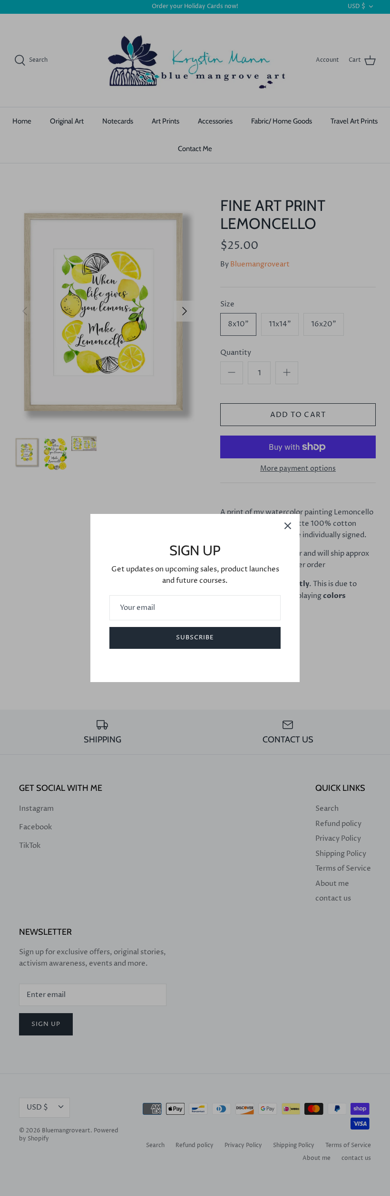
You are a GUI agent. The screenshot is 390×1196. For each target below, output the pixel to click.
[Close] (287, 525)
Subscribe (195, 637)
